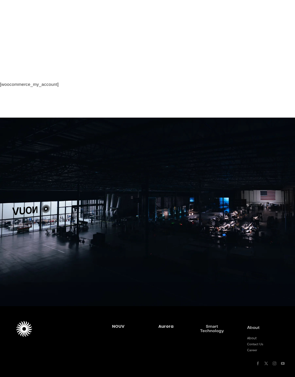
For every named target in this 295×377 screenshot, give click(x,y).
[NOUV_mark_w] (21, 6)
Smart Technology (212, 329)
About (252, 338)
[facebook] (258, 363)
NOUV (118, 326)
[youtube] (283, 363)
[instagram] (274, 363)
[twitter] (266, 363)
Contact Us (255, 344)
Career (252, 350)
